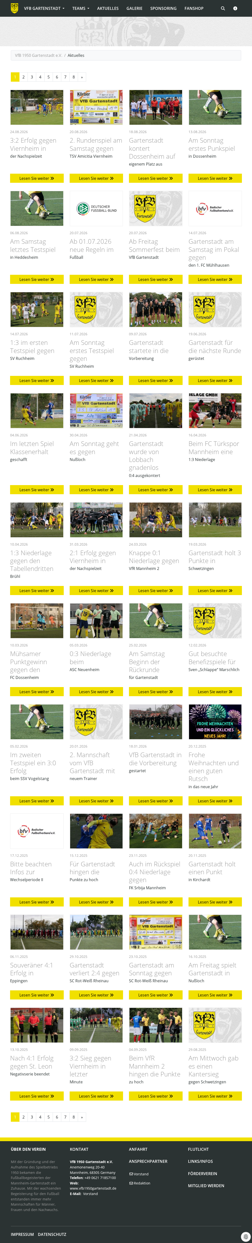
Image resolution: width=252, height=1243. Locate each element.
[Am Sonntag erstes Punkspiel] (215, 107)
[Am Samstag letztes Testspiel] (37, 208)
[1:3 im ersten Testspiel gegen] (37, 309)
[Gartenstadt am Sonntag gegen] (156, 932)
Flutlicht (198, 1149)
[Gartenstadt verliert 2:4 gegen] (96, 932)
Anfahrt (138, 1149)
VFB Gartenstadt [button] (43, 8)
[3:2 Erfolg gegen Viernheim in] (37, 107)
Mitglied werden (206, 1185)
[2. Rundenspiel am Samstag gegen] (96, 107)
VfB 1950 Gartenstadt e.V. (38, 55)
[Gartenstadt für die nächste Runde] (215, 309)
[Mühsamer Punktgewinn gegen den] (37, 621)
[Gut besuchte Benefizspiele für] (215, 621)
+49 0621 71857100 (100, 1177)
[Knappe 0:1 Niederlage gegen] (156, 520)
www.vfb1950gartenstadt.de (93, 1188)
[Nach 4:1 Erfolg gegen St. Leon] (37, 1025)
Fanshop (194, 8)
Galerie (134, 8)
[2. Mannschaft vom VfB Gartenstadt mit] (96, 722)
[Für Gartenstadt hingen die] (96, 831)
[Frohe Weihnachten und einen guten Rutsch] (215, 722)
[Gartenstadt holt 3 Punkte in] (215, 520)
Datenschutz (52, 1234)
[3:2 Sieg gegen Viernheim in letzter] (96, 1025)
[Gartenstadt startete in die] (156, 309)
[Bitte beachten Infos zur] (37, 831)
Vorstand (90, 1193)
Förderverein (202, 1173)
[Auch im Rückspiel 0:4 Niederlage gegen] (156, 831)
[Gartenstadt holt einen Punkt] (215, 831)
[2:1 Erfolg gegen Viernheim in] (96, 520)
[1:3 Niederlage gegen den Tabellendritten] (37, 520)
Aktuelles (108, 8)
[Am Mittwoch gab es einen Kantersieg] (215, 1025)
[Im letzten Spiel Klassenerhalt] (37, 411)
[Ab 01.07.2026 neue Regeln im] (96, 208)
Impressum (22, 1234)
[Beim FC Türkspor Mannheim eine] (215, 411)
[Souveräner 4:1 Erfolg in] (37, 932)
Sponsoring (163, 8)
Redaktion (141, 1183)
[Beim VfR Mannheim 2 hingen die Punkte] (156, 1025)
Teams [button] (79, 8)
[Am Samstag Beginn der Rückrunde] (156, 621)
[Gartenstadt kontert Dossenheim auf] (156, 107)
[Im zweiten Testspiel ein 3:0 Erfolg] (37, 722)
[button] (235, 8)
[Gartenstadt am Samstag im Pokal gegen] (215, 208)
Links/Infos (200, 1161)
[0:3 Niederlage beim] (96, 621)
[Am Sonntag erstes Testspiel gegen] (96, 309)
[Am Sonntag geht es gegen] (96, 411)
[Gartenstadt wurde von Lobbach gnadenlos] (156, 411)
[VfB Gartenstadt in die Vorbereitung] (156, 722)
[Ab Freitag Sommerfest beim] (156, 208)
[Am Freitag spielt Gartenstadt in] (215, 932)
